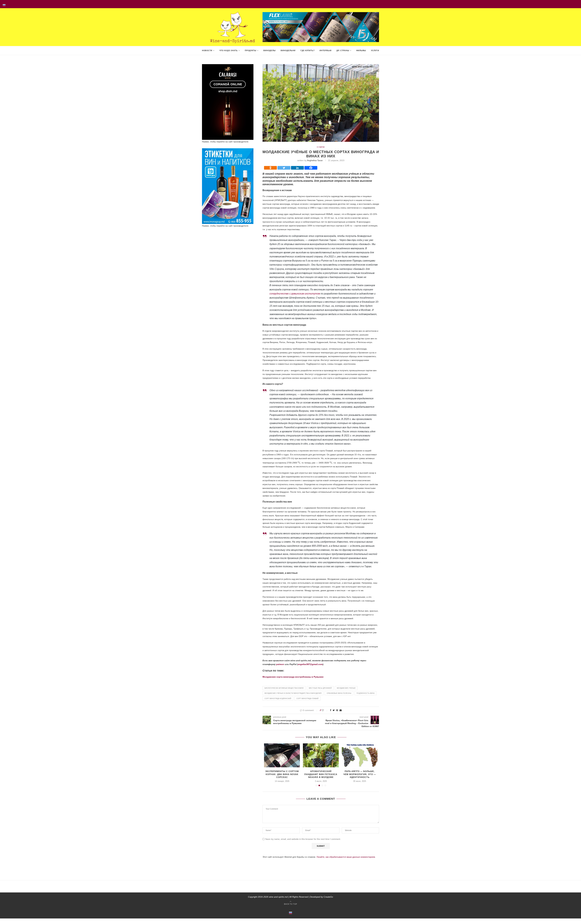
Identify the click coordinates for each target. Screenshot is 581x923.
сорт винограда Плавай (307, 698)
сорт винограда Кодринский (277, 698)
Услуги (375, 50)
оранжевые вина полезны (339, 693)
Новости (207, 50)
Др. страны (342, 50)
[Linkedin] (297, 168)
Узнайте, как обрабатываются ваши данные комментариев (346, 857)
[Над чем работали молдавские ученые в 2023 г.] (360, 755)
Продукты (250, 50)
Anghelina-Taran (315, 160)
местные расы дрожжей (320, 688)
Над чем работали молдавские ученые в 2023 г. (360, 774)
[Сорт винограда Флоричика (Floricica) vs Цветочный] (321, 755)
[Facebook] (310, 168)
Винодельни (288, 50)
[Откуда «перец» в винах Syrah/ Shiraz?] (282, 755)
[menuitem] (4, 4)
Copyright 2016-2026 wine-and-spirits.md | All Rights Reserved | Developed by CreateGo (290, 897)
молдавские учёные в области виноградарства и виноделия (293, 693)
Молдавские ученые (346, 688)
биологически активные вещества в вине (284, 688)
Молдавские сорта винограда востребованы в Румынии (293, 677)
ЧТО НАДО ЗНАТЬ (228, 50)
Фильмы (361, 50)
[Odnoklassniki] (270, 168)
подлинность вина (365, 693)
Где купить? (307, 50)
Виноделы (269, 50)
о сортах (321, 147)
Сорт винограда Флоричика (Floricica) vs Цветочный (321, 774)
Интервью (326, 50)
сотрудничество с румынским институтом (294, 293)
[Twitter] (283, 168)
